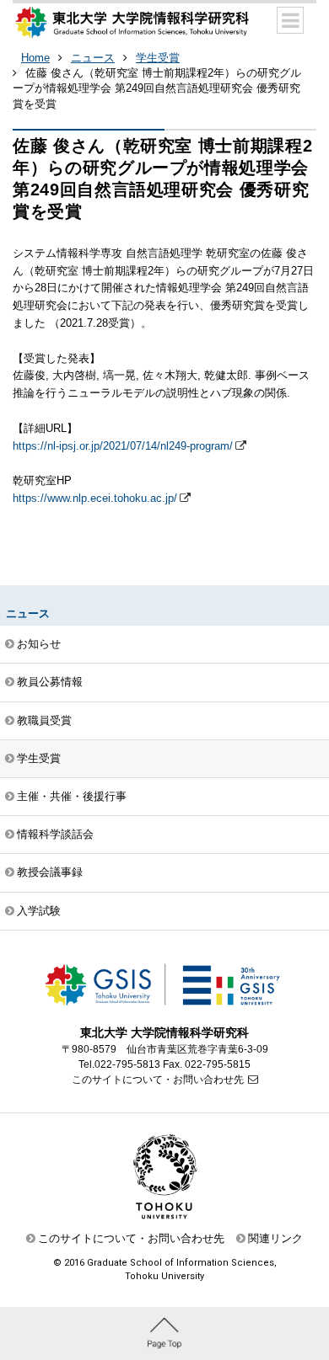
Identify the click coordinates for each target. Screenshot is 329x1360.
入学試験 (39, 910)
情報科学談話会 (55, 834)
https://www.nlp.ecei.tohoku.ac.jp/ (95, 498)
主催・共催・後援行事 (72, 796)
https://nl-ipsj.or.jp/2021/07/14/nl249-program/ (123, 446)
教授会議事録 (50, 872)
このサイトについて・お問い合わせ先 (158, 1079)
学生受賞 (158, 57)
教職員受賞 (44, 720)
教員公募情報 (50, 681)
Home (35, 57)
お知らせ (39, 643)
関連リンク (275, 1238)
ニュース (93, 57)
